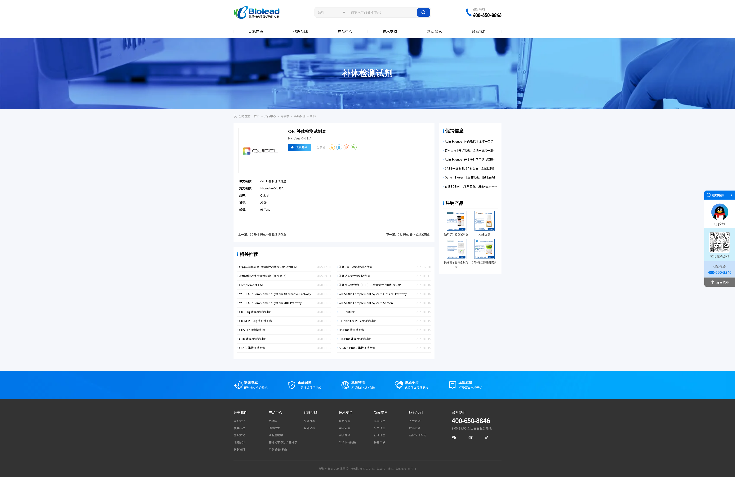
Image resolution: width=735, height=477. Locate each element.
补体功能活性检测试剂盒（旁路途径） (263, 276)
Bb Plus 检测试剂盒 (351, 330)
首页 (257, 116)
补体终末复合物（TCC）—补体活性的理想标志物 (370, 285)
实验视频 (344, 435)
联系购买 (301, 147)
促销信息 (379, 421)
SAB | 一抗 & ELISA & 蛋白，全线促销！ (470, 168)
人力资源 (415, 421)
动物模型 (274, 428)
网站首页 (256, 31)
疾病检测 (299, 116)
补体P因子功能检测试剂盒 (355, 267)
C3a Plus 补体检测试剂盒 (414, 234)
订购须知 (239, 442)
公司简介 (239, 421)
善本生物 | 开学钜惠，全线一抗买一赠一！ (471, 150)
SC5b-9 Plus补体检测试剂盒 (268, 234)
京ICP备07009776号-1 (402, 468)
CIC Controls (347, 312)
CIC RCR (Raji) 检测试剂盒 (255, 321)
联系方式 (415, 428)
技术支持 (390, 31)
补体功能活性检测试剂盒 (354, 276)
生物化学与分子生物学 (283, 442)
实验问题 (344, 428)
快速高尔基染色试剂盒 (456, 264)
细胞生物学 (276, 435)
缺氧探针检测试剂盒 (456, 234)
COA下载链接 (347, 442)
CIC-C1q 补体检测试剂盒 (255, 312)
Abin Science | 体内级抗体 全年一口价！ (470, 141)
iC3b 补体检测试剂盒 (252, 339)
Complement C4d (251, 285)
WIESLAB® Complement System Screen (366, 303)
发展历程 (239, 428)
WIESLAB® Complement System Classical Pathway (373, 294)
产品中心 (345, 31)
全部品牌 (309, 428)
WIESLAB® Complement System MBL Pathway (270, 303)
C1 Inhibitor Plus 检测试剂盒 (357, 321)
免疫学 (285, 116)
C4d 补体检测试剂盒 (252, 348)
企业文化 (239, 435)
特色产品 (379, 442)
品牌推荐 (309, 421)
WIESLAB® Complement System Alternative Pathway (275, 294)
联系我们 (479, 31)
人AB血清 (484, 234)
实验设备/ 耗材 (278, 449)
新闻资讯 (434, 31)
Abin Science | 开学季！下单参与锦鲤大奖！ (471, 159)
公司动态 (379, 428)
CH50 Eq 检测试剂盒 (252, 330)
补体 (313, 116)
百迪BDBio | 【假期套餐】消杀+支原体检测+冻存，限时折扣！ (471, 186)
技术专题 (344, 421)
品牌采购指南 (417, 435)
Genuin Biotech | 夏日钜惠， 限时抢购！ (471, 177)
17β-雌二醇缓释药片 (484, 262)
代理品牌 (300, 31)
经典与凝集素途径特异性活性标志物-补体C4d (268, 267)
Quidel (264, 195)
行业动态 (379, 435)
